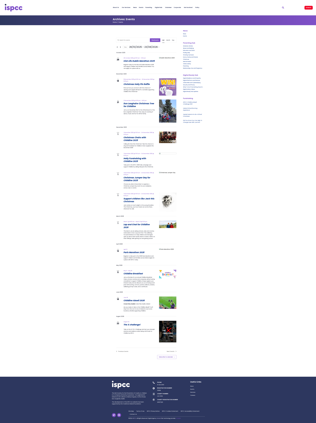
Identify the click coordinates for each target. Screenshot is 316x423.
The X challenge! (132, 324)
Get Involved (188, 7)
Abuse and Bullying (188, 48)
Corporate (177, 7)
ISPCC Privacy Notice (153, 411)
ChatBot (178, 418)
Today (125, 47)
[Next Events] (120, 47)
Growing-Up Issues (188, 55)
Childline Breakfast (133, 273)
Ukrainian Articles (188, 46)
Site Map (131, 411)
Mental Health (187, 61)
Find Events (155, 40)
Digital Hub (158, 7)
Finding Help (186, 52)
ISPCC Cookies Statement (170, 411)
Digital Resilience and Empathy (192, 78)
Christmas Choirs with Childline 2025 (135, 139)
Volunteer (168, 7)
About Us (116, 7)
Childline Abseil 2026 (134, 300)
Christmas (186, 59)
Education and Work (189, 50)
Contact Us (133, 414)
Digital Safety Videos (189, 89)
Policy (197, 7)
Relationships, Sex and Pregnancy (192, 68)
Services (192, 392)
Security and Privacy (189, 85)
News (135, 7)
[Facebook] (119, 415)
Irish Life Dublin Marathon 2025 (139, 61)
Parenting (148, 7)
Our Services (126, 7)
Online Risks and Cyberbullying (191, 82)
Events (141, 7)
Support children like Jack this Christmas (139, 200)
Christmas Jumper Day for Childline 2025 (137, 179)
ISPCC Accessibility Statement (190, 411)
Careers (192, 395)
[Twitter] (114, 415)
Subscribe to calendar (166, 357)
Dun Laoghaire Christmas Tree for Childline (139, 105)
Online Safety (187, 64)
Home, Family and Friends (190, 57)
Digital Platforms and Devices (191, 80)
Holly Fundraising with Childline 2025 (135, 160)
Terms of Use (140, 411)
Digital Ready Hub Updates (190, 91)
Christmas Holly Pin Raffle (137, 84)
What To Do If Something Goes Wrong (193, 87)
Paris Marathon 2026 (134, 252)
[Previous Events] (117, 47)
